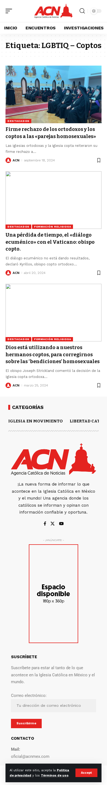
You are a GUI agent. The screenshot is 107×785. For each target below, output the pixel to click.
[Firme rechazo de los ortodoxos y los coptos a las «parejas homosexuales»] (53, 94)
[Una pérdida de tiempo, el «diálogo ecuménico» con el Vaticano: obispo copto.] (53, 200)
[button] (86, 773)
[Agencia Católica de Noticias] (53, 11)
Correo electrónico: (29, 695)
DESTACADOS (18, 120)
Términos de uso (54, 775)
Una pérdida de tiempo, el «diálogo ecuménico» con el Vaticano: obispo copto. (50, 242)
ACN (16, 160)
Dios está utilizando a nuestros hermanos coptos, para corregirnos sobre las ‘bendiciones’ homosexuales (52, 354)
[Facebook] (45, 524)
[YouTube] (61, 524)
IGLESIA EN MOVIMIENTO (35, 421)
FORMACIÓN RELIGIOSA (52, 226)
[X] (52, 524)
